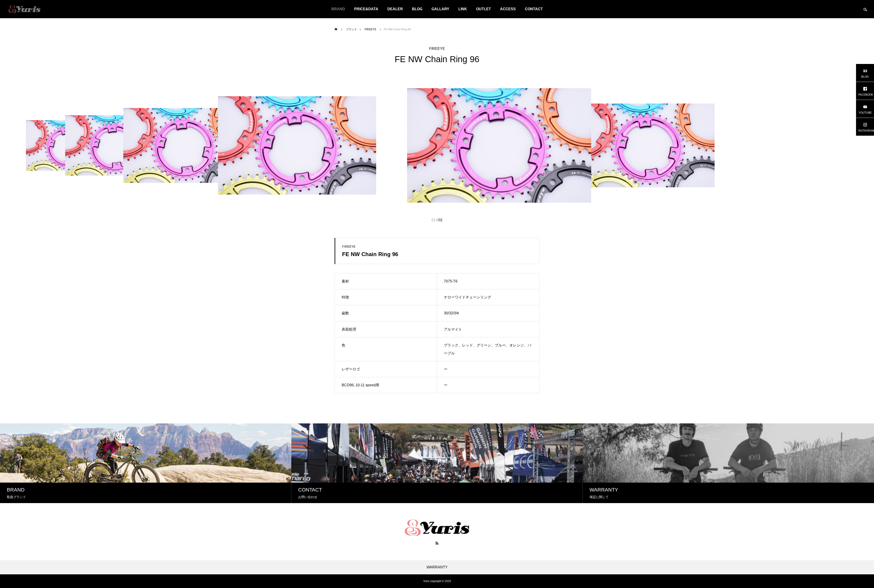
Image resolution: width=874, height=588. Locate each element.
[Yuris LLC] (24, 9)
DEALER (395, 9)
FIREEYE (437, 49)
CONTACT (534, 9)
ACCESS (508, 9)
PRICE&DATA (366, 9)
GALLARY (440, 9)
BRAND (338, 9)
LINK (462, 9)
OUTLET (483, 9)
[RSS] (437, 543)
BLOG (417, 9)
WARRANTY (437, 567)
